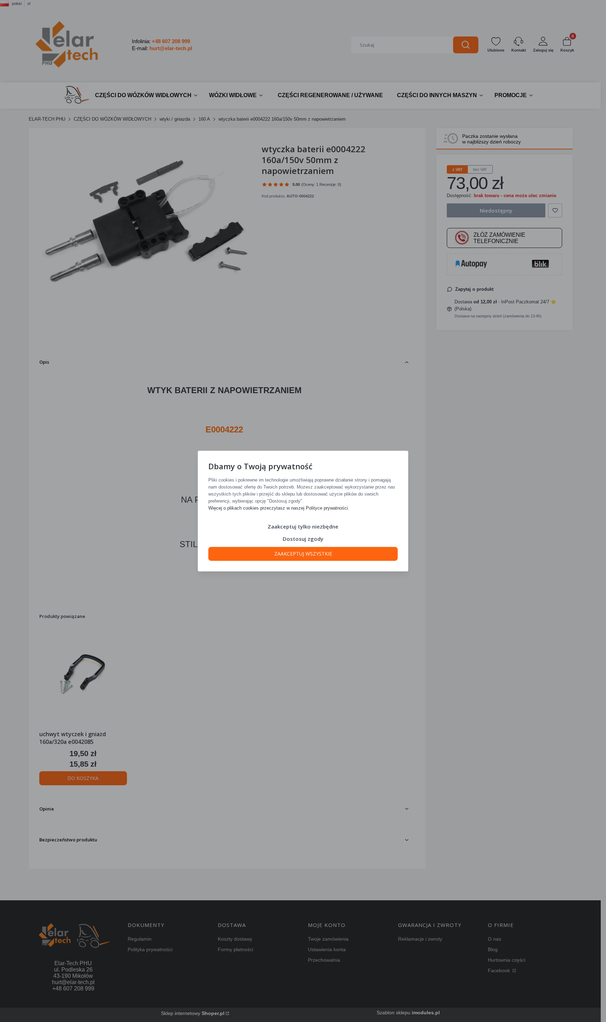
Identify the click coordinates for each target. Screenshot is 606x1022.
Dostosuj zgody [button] (303, 538)
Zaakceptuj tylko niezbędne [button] (303, 526)
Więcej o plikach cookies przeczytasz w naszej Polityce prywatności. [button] (278, 508)
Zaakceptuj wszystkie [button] (303, 553)
